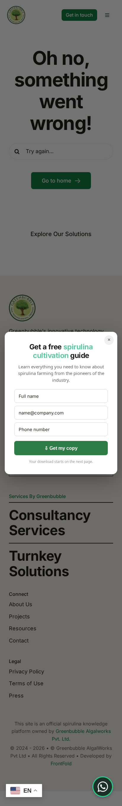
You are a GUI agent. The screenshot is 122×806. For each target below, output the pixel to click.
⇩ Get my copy (61, 448)
